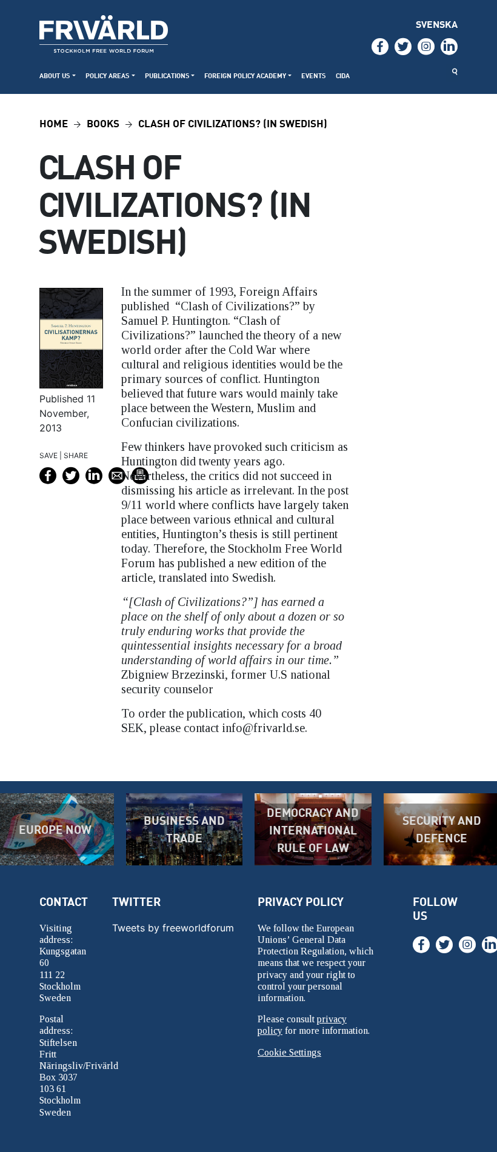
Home (53, 122)
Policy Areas (107, 75)
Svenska (437, 24)
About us (54, 75)
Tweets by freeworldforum (173, 928)
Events (313, 75)
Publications (167, 75)
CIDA (343, 75)
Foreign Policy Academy (245, 75)
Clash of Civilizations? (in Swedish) (232, 122)
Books (103, 122)
